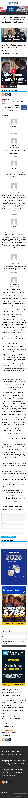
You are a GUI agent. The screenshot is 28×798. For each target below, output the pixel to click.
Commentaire (4, 511)
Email (2, 636)
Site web (3, 531)
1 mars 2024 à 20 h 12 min (14, 192)
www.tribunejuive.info (6, 760)
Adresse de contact (5, 526)
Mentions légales (5, 790)
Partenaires (4, 792)
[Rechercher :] (14, 545)
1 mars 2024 (5, 25)
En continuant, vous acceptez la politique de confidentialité (12, 642)
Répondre (14, 133)
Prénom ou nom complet (7, 631)
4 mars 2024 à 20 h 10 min (14, 286)
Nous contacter (4, 787)
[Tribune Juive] (14, 4)
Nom (2, 522)
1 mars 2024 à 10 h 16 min (14, 127)
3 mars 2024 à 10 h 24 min (14, 228)
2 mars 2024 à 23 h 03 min (14, 147)
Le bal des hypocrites (10, 86)
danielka (14, 262)
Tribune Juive (12, 25)
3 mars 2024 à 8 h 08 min (14, 169)
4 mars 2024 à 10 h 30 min (14, 263)
